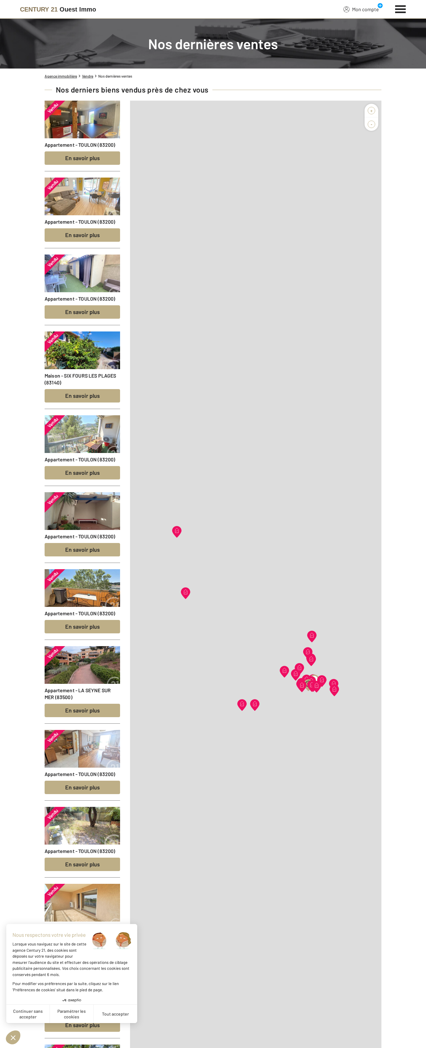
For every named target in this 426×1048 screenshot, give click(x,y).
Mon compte (365, 9)
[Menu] (400, 8)
